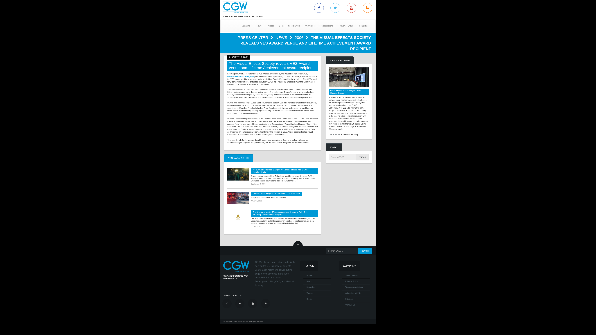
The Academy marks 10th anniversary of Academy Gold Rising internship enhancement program (281, 213)
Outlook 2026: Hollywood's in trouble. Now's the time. (276, 193)
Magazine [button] (246, 26)
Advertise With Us (347, 26)
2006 (300, 37)
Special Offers (294, 26)
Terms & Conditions (354, 287)
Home (309, 275)
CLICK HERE (334, 135)
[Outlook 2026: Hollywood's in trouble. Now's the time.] (238, 198)
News (281, 37)
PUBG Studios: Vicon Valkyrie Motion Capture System (345, 92)
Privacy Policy (351, 281)
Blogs (281, 26)
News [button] (259, 26)
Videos (271, 26)
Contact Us (363, 26)
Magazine (311, 287)
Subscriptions (351, 275)
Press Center (253, 37)
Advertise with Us (353, 293)
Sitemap (349, 299)
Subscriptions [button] (327, 26)
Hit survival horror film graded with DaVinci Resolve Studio (281, 171)
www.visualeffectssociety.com (240, 77)
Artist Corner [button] (310, 26)
